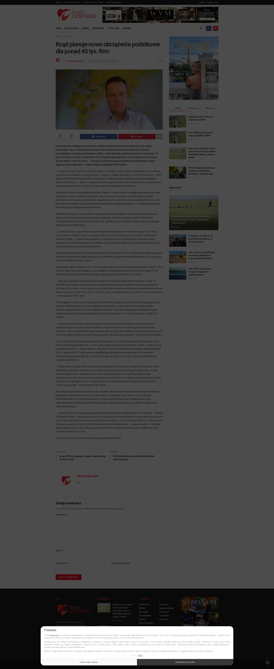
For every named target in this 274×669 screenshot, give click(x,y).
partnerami (54, 635)
